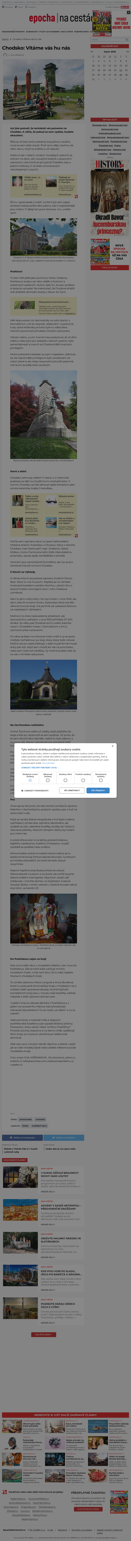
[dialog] (65, 770)
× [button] (112, 746)
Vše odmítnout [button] (72, 790)
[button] (65, 767)
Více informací (48, 763)
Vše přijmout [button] (98, 790)
